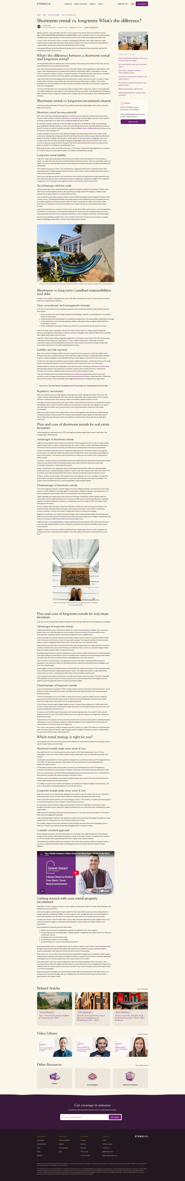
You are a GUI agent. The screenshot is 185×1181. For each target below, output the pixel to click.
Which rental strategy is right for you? (130, 89)
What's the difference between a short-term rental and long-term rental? (132, 59)
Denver (84, 128)
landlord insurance (98, 661)
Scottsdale (41, 465)
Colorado (74, 118)
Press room (84, 1151)
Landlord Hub (41, 1144)
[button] (68, 4)
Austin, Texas (59, 123)
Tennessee (45, 417)
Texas (39, 417)
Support (93, 4)
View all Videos (143, 1034)
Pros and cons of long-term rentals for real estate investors (132, 84)
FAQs (39, 1151)
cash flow (48, 176)
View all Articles (142, 989)
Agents (61, 1144)
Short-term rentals (53, 15)
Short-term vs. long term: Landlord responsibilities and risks (129, 71)
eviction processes (76, 376)
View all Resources (142, 1065)
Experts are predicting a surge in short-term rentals (55, 217)
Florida (58, 118)
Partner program (64, 1140)
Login (133, 4)
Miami (79, 128)
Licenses (83, 1144)
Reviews (39, 1155)
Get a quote (142, 4)
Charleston (49, 465)
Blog (44, 15)
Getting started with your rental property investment (131, 94)
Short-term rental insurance (101, 946)
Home (39, 15)
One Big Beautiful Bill (56, 199)
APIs (60, 1151)
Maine (58, 465)
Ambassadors (63, 1148)
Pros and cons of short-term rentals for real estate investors (132, 78)
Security (83, 1148)
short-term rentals (68, 63)
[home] (44, 4)
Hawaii (54, 447)
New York (55, 399)
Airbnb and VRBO (57, 914)
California (65, 118)
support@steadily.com (110, 1155)
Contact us (106, 1148)
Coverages (40, 1140)
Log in (104, 1140)
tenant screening (81, 374)
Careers (83, 1140)
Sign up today (133, 122)
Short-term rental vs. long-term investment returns (132, 65)
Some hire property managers (74, 333)
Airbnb (82, 71)
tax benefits (83, 699)
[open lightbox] (54, 1047)
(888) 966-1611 (123, 4)
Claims (100, 4)
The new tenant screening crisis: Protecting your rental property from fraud (78, 386)
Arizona (55, 417)
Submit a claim (107, 1144)
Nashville (94, 128)
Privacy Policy (85, 1155)
